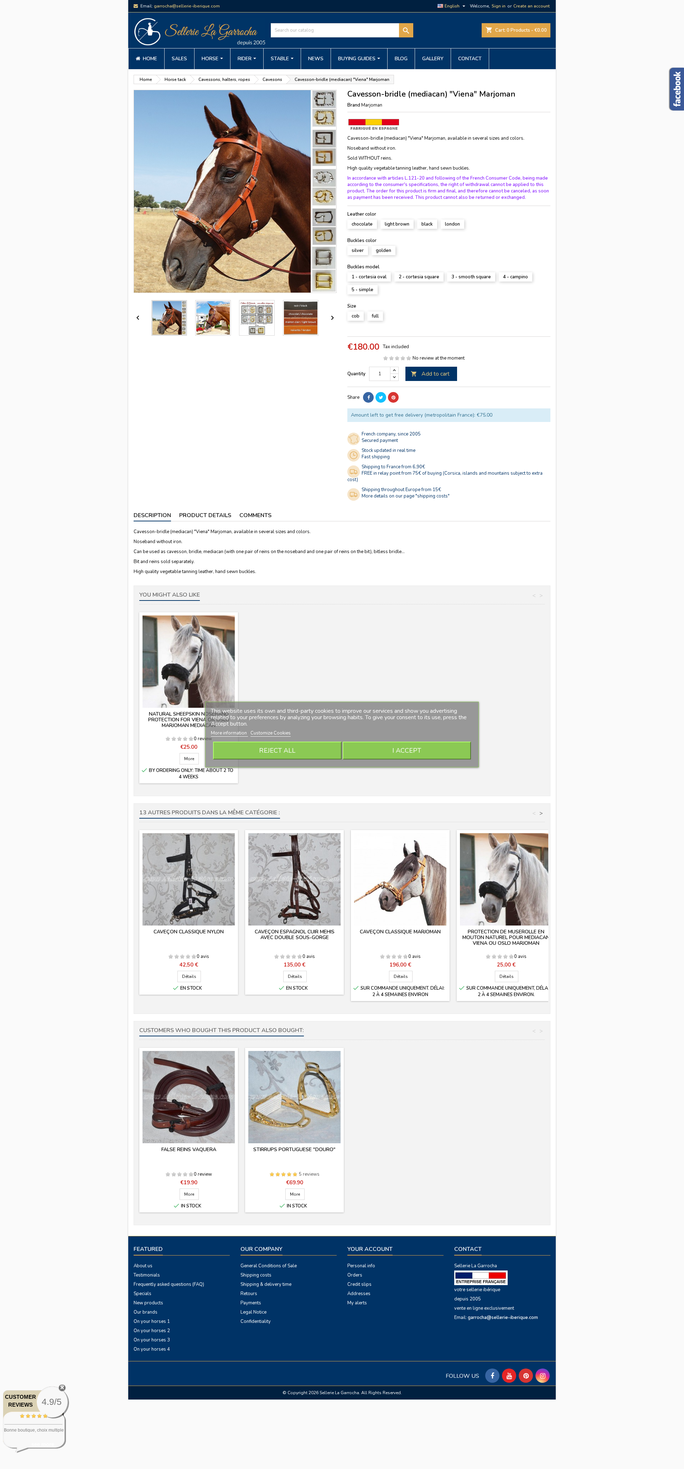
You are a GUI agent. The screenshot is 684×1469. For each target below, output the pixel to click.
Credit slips (359, 1284)
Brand (353, 105)
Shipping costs (255, 1275)
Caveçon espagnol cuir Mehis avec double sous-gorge (295, 934)
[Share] (368, 397)
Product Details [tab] (205, 515)
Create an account (531, 6)
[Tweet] (380, 397)
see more (42, 1444)
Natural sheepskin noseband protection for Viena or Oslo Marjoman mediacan (188, 720)
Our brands (145, 1312)
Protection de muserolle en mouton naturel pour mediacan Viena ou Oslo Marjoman (506, 937)
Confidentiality (255, 1321)
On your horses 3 (152, 1340)
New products (148, 1303)
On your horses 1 (152, 1321)
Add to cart (430, 374)
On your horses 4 (152, 1349)
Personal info (361, 1266)
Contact (468, 1249)
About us (143, 1266)
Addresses (358, 1293)
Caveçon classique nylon (189, 931)
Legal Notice (253, 1312)
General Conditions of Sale (268, 1266)
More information (229, 733)
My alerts (357, 1303)
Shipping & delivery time (265, 1284)
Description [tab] (152, 515)
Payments (250, 1303)
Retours (248, 1293)
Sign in (499, 6)
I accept (406, 750)
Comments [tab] (255, 515)
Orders (354, 1275)
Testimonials (147, 1275)
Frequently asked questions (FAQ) (169, 1284)
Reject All (277, 750)
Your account (370, 1249)
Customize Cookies (270, 733)
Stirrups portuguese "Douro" (294, 1149)
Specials (142, 1293)
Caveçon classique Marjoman (400, 931)
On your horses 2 (152, 1331)
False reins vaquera (188, 1149)
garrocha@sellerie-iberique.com (187, 6)
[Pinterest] (393, 397)
